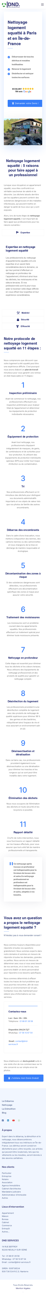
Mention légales (23, 1288)
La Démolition (9, 1109)
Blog (4, 1112)
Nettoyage (7, 1105)
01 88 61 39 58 (26, 1021)
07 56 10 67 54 (26, 1032)
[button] (23, 90)
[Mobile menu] (42, 4)
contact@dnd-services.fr (19, 1262)
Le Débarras (8, 1101)
